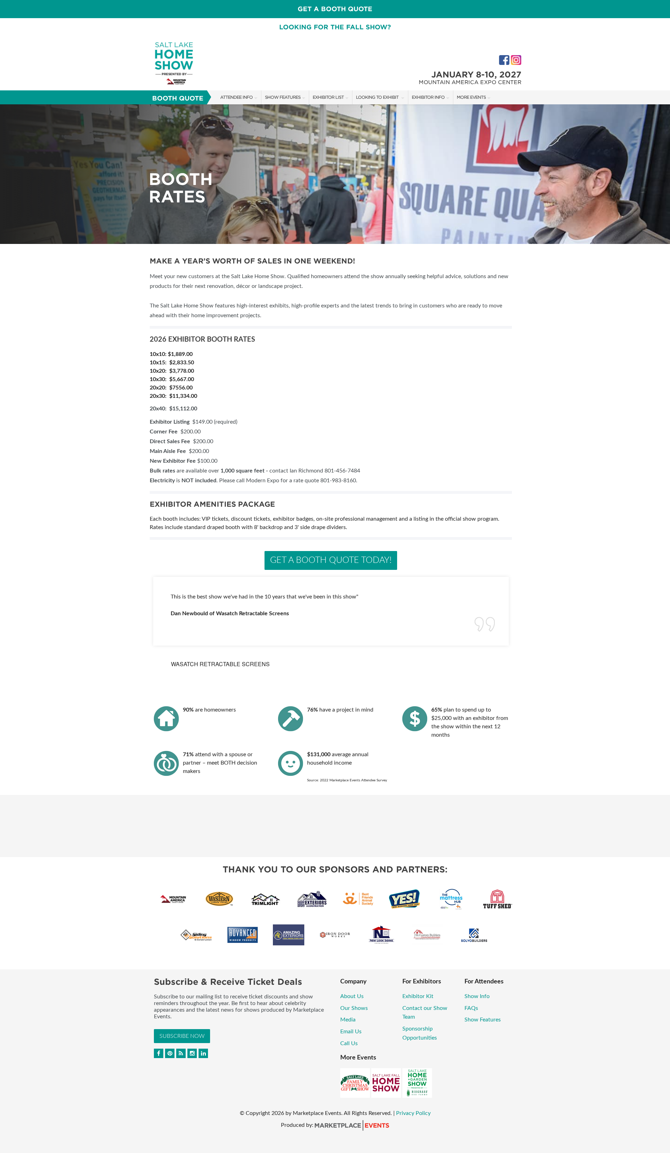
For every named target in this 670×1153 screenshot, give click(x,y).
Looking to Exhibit (378, 97)
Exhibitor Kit (418, 996)
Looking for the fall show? (335, 27)
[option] (335, 174)
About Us (352, 996)
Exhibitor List (328, 97)
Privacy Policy (413, 1113)
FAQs (471, 1008)
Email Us (351, 1031)
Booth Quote (177, 98)
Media (348, 1019)
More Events (471, 97)
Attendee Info (236, 97)
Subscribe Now (181, 1036)
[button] (5, 631)
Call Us (349, 1043)
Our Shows (354, 1008)
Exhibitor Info (428, 97)
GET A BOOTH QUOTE (335, 9)
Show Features (282, 97)
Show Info (477, 996)
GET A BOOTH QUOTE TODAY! (331, 560)
